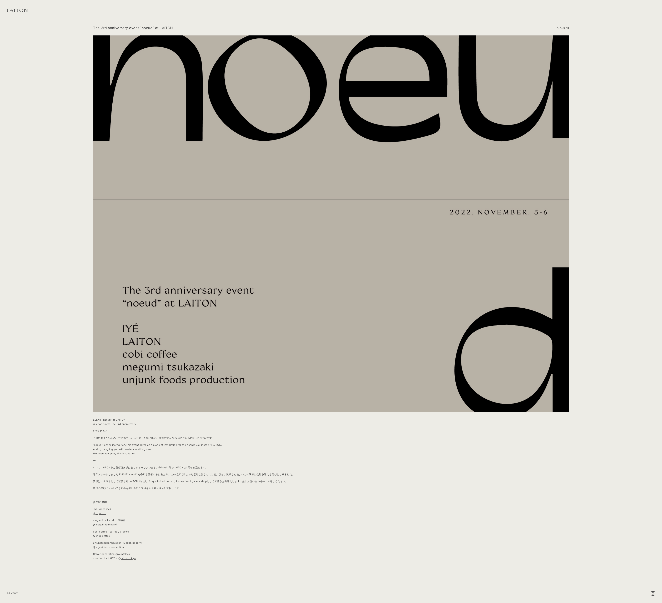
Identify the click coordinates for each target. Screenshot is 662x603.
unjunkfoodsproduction (110, 547)
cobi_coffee (103, 535)
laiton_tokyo (128, 558)
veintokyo (124, 553)
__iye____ (101, 513)
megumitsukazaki (106, 524)
